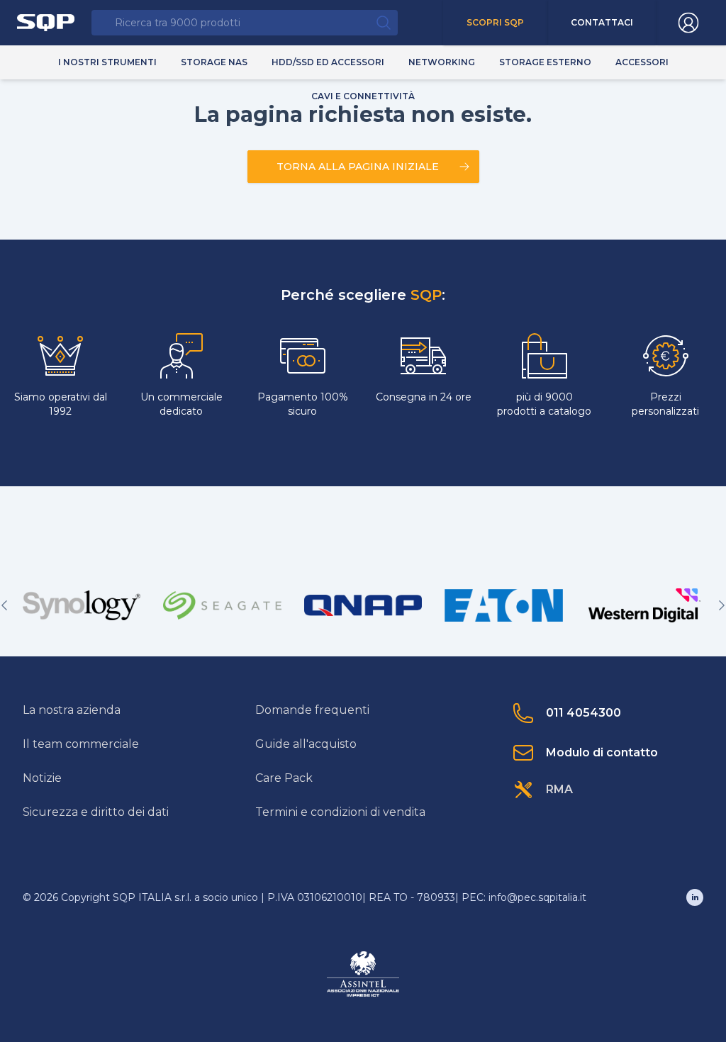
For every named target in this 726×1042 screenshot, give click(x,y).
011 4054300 (583, 712)
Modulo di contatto (602, 752)
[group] (81, 605)
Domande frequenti (312, 710)
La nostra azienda (72, 710)
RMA (559, 789)
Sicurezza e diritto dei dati (96, 812)
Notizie (42, 778)
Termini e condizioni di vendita (340, 812)
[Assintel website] (363, 974)
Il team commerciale (81, 744)
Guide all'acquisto (306, 744)
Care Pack (284, 778)
